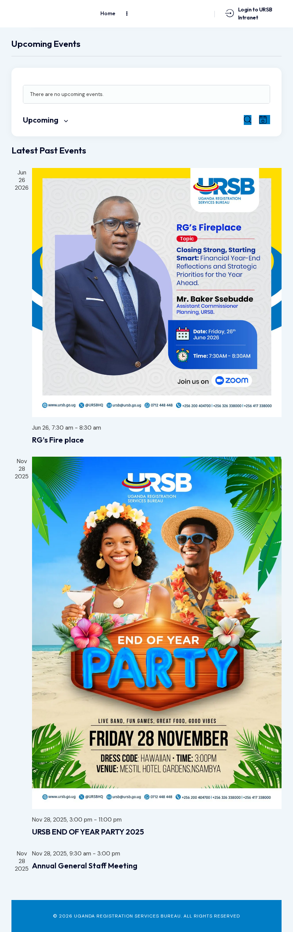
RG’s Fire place (58, 439)
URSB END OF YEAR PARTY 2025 (88, 831)
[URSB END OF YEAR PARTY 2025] (157, 633)
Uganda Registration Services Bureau (127, 916)
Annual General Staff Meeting (84, 865)
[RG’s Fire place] (157, 292)
